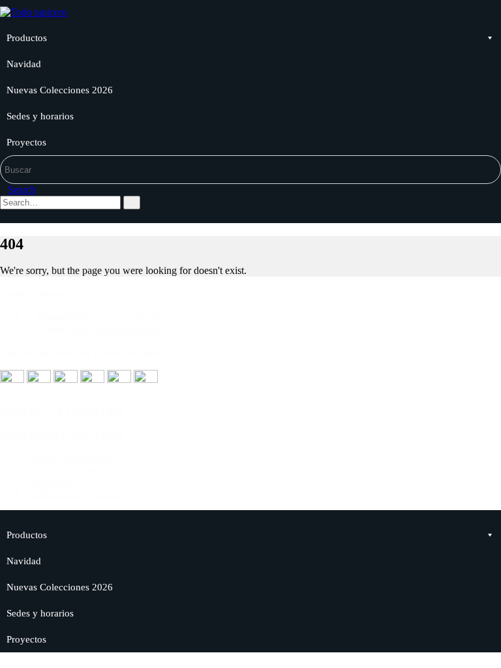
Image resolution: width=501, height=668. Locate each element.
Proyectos (26, 142)
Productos (27, 38)
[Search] (131, 202)
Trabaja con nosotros (69, 458)
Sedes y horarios (40, 116)
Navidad (24, 64)
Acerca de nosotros (65, 470)
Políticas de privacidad (72, 493)
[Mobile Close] (4, 515)
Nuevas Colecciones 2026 (60, 90)
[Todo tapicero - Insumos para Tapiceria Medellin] (33, 12)
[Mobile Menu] (5, 216)
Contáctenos (51, 481)
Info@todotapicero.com (117, 328)
